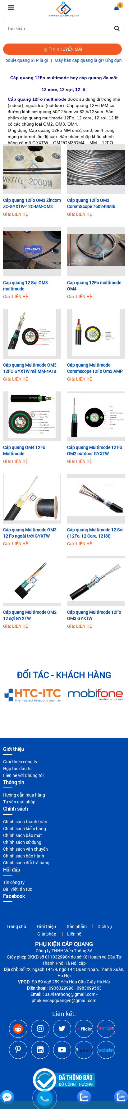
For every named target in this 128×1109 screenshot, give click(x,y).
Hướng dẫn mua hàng (24, 795)
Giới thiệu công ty (20, 762)
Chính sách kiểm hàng (24, 828)
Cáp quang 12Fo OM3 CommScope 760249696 (91, 203)
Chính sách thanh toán (25, 822)
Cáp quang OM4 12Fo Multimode (24, 450)
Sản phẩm (77, 926)
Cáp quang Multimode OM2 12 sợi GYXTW (30, 615)
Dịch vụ (105, 926)
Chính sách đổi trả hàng (26, 863)
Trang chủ (16, 926)
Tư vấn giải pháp (19, 802)
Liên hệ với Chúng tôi (23, 775)
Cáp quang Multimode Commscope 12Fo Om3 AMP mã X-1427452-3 (95, 368)
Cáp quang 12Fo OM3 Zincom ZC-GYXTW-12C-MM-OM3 (32, 203)
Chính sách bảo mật (22, 835)
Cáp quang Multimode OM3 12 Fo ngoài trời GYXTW (30, 533)
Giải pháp (46, 934)
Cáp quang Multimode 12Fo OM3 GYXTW (94, 615)
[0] (116, 8)
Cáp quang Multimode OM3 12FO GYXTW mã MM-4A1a (30, 368)
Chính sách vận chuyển (25, 849)
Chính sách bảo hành (23, 856)
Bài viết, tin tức (17, 889)
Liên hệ (74, 934)
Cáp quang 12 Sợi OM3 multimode (25, 286)
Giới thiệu (46, 926)
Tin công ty (14, 882)
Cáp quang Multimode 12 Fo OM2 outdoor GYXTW (94, 450)
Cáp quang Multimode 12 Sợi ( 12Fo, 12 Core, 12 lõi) (95, 533)
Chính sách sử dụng (22, 842)
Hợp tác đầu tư (17, 768)
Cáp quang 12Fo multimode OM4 (94, 286)
